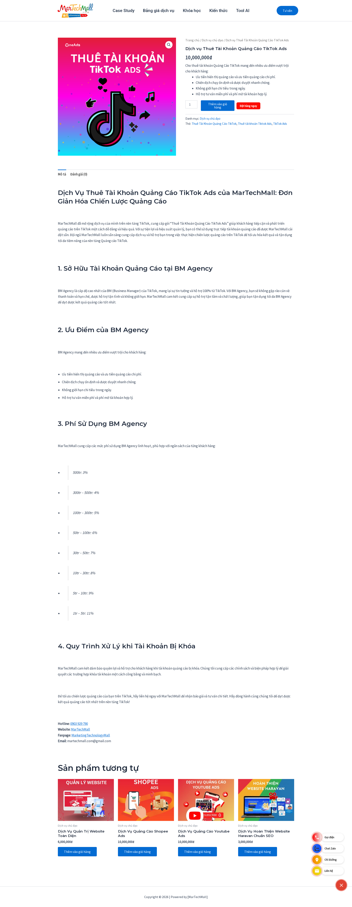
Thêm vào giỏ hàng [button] (77, 852)
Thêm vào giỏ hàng (217, 105)
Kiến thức (218, 10)
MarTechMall (80, 729)
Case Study (123, 10)
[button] (287, 10)
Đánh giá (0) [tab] (78, 174)
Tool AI (242, 10)
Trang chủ (192, 40)
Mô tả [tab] (62, 174)
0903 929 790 (79, 723)
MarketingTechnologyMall (91, 735)
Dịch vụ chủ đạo (212, 40)
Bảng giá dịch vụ (158, 10)
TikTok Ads (280, 124)
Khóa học (192, 10)
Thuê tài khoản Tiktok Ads (255, 124)
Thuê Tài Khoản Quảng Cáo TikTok (214, 124)
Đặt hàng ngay (248, 106)
